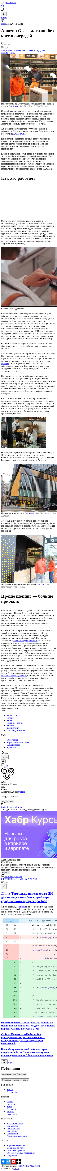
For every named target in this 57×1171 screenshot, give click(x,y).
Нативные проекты (16, 1150)
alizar (3, 24)
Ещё (10, 1062)
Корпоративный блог (17, 1145)
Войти (10, 1089)
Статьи (10, 1101)
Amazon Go (18, 134)
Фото (15, 106)
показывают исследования (13, 675)
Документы (12, 1131)
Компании (11, 1109)
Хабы (9, 1106)
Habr (16, 1168)
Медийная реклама (15, 1148)
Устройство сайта (15, 1123)
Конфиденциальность (17, 1136)
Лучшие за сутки (9, 1075)
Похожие (22, 1075)
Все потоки (11, 2)
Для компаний (13, 1128)
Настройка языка (9, 1166)
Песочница (12, 1114)
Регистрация (13, 1092)
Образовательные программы (21, 1153)
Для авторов (12, 1126)
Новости (11, 1104)
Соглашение (12, 1133)
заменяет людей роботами (25, 640)
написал (22, 907)
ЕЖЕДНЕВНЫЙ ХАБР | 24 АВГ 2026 (19, 879)
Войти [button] (4, 17)
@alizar (21, 792)
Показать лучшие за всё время (15, 1080)
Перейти (5, 873)
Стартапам (12, 1155)
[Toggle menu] (2, 3)
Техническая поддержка (28, 1166)
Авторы (10, 1111)
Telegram (18, 807)
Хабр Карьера (7, 807)
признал (5, 363)
